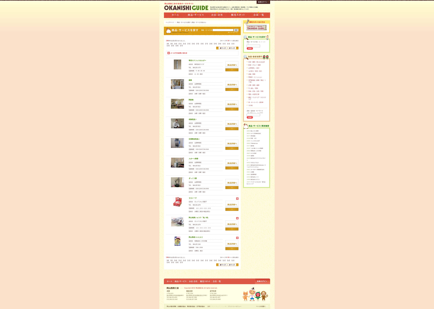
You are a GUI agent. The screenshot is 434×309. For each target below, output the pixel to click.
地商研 (252, 155)
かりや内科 (253, 153)
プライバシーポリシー (234, 306)
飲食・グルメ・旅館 (254, 65)
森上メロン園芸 (255, 131)
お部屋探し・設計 (253, 68)
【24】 (168, 45)
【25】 (173, 45)
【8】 (168, 44)
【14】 (193, 44)
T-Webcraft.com (254, 143)
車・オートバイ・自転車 (255, 102)
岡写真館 (253, 136)
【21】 (224, 44)
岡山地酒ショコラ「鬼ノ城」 (199, 217)
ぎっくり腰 (193, 178)
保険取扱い (193, 119)
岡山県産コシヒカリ (196, 237)
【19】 (215, 44)
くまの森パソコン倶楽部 (257, 148)
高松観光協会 (191, 306)
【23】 (233, 44)
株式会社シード (255, 177)
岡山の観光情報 (171, 306)
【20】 (220, 44)
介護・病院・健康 (253, 85)
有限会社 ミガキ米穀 (256, 150)
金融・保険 (251, 74)
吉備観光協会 (182, 306)
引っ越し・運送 (253, 88)
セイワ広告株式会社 (256, 133)
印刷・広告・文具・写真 (255, 91)
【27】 (181, 45)
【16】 (202, 44)
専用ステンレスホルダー (197, 60)
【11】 (180, 44)
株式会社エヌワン (255, 179)
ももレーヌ (193, 198)
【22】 (228, 44)
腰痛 (190, 80)
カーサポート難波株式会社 (257, 169)
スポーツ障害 (193, 159)
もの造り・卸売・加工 (255, 71)
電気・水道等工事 (253, 94)
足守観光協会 (201, 306)
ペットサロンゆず (255, 140)
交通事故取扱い (194, 139)
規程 (209, 306)
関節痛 (191, 100)
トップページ (170, 22)
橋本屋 (252, 145)
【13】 (189, 44)
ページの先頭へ (261, 306)
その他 (250, 105)
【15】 (198, 44)
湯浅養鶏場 (253, 174)
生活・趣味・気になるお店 (256, 62)
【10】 (176, 44)
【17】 (206, 44)
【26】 (177, 45)
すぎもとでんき (255, 162)
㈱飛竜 (252, 172)
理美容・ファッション (255, 77)
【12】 (184, 44)
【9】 (171, 44)
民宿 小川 (253, 138)
